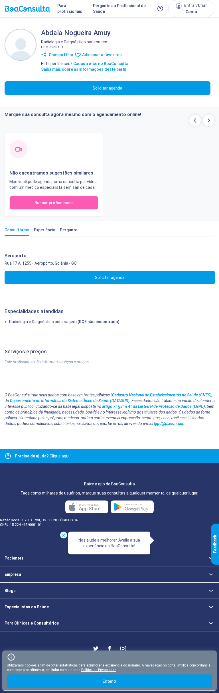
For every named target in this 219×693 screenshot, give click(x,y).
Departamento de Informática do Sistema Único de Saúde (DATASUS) (69, 400)
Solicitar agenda (107, 88)
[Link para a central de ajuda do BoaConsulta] (160, 8)
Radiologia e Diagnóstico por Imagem (43, 321)
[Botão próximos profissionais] (208, 120)
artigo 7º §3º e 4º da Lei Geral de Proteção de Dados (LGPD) (153, 406)
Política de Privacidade (98, 670)
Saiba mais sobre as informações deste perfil (83, 69)
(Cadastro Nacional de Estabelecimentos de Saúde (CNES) (161, 395)
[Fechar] (63, 535)
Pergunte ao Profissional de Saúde (119, 8)
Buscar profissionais (54, 202)
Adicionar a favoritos (101, 54)
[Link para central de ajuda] (8, 456)
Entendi (110, 681)
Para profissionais (69, 8)
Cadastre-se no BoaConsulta (100, 63)
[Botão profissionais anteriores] (195, 120)
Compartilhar (61, 54)
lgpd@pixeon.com (170, 423)
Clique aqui (42, 456)
